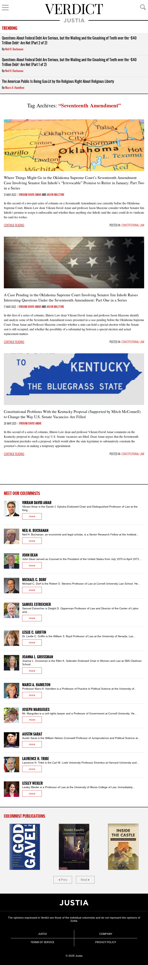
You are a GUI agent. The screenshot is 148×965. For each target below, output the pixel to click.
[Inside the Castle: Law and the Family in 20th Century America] (123, 847)
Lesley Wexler (32, 783)
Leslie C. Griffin (34, 632)
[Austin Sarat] (11, 740)
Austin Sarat (32, 734)
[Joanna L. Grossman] (11, 662)
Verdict (74, 9)
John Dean (30, 555)
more (32, 516)
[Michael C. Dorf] (11, 585)
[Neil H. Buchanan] (11, 536)
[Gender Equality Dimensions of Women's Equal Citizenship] (74, 847)
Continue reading (14, 225)
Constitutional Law (132, 225)
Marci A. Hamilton (14, 87)
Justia (74, 20)
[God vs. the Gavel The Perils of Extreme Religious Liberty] (24, 847)
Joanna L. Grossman (37, 657)
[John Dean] (11, 561)
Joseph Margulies (36, 710)
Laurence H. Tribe (35, 759)
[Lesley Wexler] (11, 789)
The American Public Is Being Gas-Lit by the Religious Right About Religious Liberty (58, 82)
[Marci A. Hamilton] (11, 690)
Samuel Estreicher (36, 605)
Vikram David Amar (30, 194)
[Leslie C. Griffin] (11, 638)
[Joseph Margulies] (11, 715)
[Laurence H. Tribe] (11, 764)
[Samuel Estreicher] (11, 610)
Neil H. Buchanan (14, 49)
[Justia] (74, 903)
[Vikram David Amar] (11, 508)
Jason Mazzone (55, 194)
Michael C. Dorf (34, 580)
